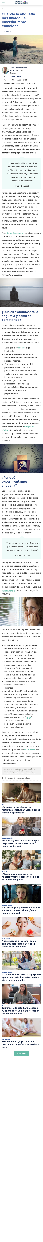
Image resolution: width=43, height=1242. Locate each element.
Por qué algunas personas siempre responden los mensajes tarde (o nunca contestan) (20, 843)
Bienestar (5, 9)
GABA (28, 717)
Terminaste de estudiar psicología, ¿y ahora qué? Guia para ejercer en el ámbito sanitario (20, 1011)
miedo (21, 348)
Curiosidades (7, 905)
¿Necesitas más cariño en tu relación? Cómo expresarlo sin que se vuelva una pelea (20, 877)
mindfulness (30, 750)
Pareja (4, 871)
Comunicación (7, 838)
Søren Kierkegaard (15, 233)
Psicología (6, 804)
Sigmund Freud (8, 590)
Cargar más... (21, 1053)
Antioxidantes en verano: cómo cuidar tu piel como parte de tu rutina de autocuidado (19, 944)
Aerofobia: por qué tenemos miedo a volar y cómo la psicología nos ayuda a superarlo (21, 910)
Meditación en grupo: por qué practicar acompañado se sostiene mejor (20, 1044)
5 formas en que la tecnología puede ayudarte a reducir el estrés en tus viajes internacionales (21, 977)
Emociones (14, 9)
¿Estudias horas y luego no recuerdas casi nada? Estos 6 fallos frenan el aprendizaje (21, 810)
